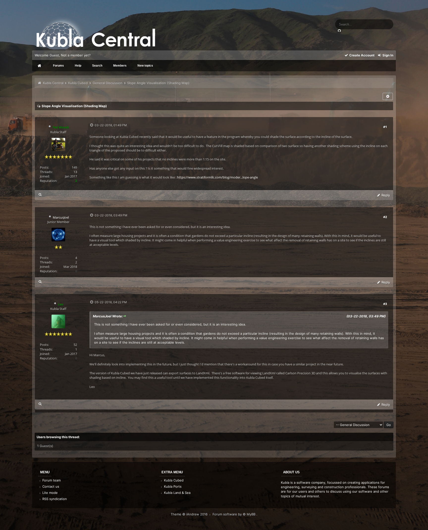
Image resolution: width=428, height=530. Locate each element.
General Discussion (107, 83)
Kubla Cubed (78, 83)
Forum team (51, 480)
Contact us (50, 486)
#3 (385, 304)
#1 (385, 127)
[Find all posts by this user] (40, 194)
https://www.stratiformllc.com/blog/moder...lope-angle (217, 177)
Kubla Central (53, 83)
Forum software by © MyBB (234, 514)
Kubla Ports (172, 486)
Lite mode (49, 493)
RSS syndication (54, 499)
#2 (385, 217)
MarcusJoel (61, 217)
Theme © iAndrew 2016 (190, 514)
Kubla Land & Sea (176, 493)
